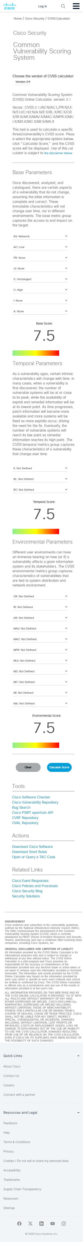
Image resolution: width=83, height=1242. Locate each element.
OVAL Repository (25, 823)
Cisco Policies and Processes (35, 886)
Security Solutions (26, 896)
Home (18, 18)
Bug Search (21, 807)
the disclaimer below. (58, 153)
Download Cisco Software (32, 847)
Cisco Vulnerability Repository (35, 802)
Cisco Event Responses (30, 881)
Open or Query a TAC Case (33, 857)
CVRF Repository (25, 818)
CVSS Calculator (59, 18)
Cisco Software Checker (31, 797)
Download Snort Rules (29, 852)
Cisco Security (34, 18)
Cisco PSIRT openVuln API (32, 813)
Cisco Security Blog (27, 891)
